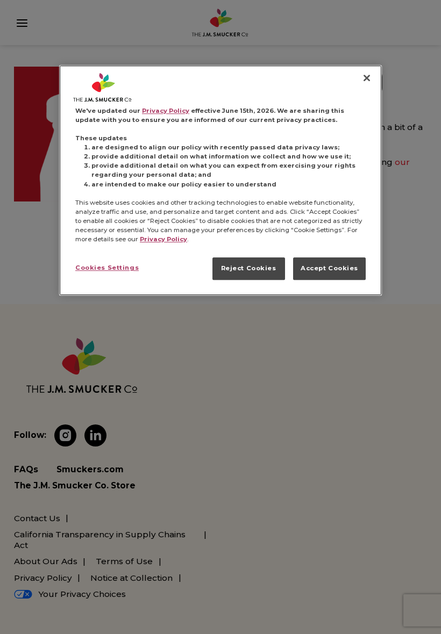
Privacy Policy (165, 110)
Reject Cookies (248, 268)
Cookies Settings (107, 267)
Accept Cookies (329, 268)
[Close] (367, 78)
